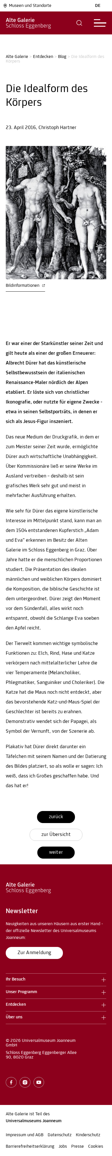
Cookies (95, 1146)
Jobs (63, 1146)
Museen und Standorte (30, 5)
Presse (77, 1146)
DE (98, 5)
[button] (79, 23)
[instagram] (25, 1082)
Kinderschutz (88, 1135)
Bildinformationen (23, 285)
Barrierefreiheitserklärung (30, 1146)
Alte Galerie (17, 56)
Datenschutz (60, 1135)
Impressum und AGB (24, 1135)
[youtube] (38, 1082)
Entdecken (43, 56)
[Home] (28, 23)
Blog (62, 56)
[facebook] (11, 1082)
